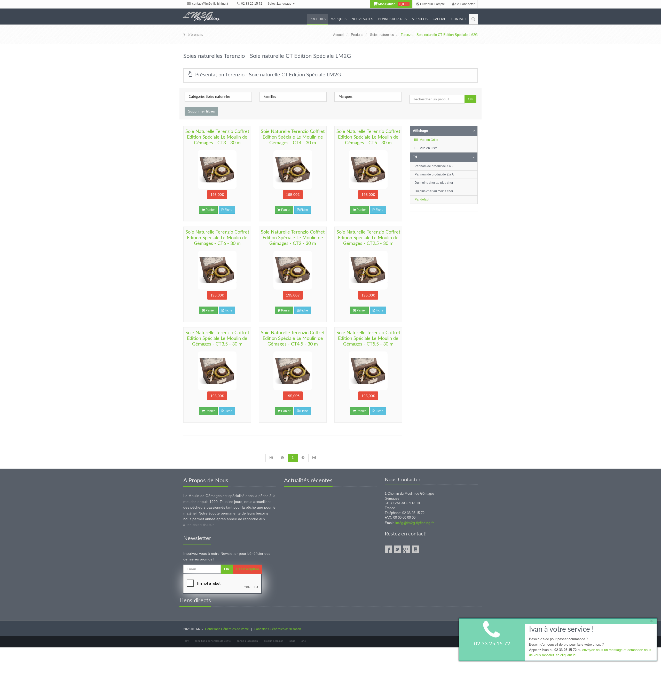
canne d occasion (247, 640)
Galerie (439, 19)
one (303, 640)
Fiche (228, 210)
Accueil (338, 35)
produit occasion (274, 640)
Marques (339, 19)
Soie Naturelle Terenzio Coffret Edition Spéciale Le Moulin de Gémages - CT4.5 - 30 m (293, 339)
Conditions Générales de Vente (227, 629)
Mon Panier (392, 4)
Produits (318, 19)
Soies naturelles (382, 35)
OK (470, 99)
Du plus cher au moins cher (434, 191)
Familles (270, 97)
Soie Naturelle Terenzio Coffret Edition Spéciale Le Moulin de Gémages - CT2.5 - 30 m (368, 238)
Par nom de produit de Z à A (434, 174)
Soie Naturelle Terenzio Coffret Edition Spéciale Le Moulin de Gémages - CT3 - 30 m (217, 137)
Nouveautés (362, 19)
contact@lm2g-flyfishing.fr (209, 3)
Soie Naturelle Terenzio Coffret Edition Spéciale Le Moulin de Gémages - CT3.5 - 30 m (217, 339)
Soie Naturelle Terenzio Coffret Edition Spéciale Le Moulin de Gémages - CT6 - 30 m (217, 238)
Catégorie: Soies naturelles (209, 97)
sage (292, 640)
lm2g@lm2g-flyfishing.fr (414, 523)
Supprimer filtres (201, 111)
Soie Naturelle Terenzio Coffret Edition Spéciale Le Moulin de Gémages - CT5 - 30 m (368, 137)
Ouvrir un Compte (432, 4)
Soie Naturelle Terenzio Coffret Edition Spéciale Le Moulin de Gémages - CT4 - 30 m (293, 137)
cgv (187, 640)
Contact (458, 19)
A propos (420, 19)
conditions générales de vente (213, 640)
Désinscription (247, 569)
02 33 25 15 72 (251, 3)
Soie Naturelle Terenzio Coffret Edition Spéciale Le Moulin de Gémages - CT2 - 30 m (293, 238)
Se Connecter (464, 4)
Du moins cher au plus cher (434, 182)
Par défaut (422, 199)
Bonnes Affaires (392, 19)
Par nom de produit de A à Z (434, 166)
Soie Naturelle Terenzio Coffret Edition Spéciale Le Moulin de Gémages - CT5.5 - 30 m (368, 339)
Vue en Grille (428, 140)
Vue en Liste (428, 148)
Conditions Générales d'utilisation (277, 629)
